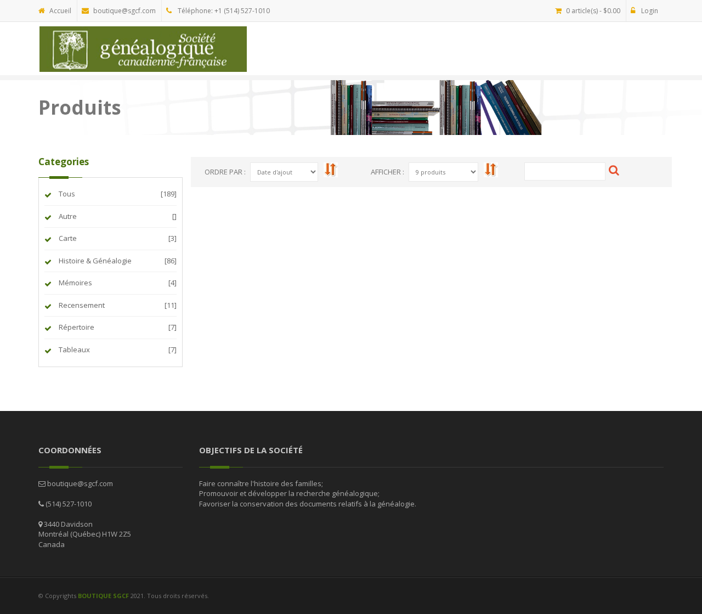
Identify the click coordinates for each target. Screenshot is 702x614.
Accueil (60, 10)
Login (648, 10)
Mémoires (74, 283)
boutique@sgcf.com (124, 10)
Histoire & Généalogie (94, 261)
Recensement (81, 305)
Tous (66, 194)
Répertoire (75, 327)
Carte (67, 238)
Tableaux (73, 349)
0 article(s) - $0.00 (593, 10)
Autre (67, 216)
